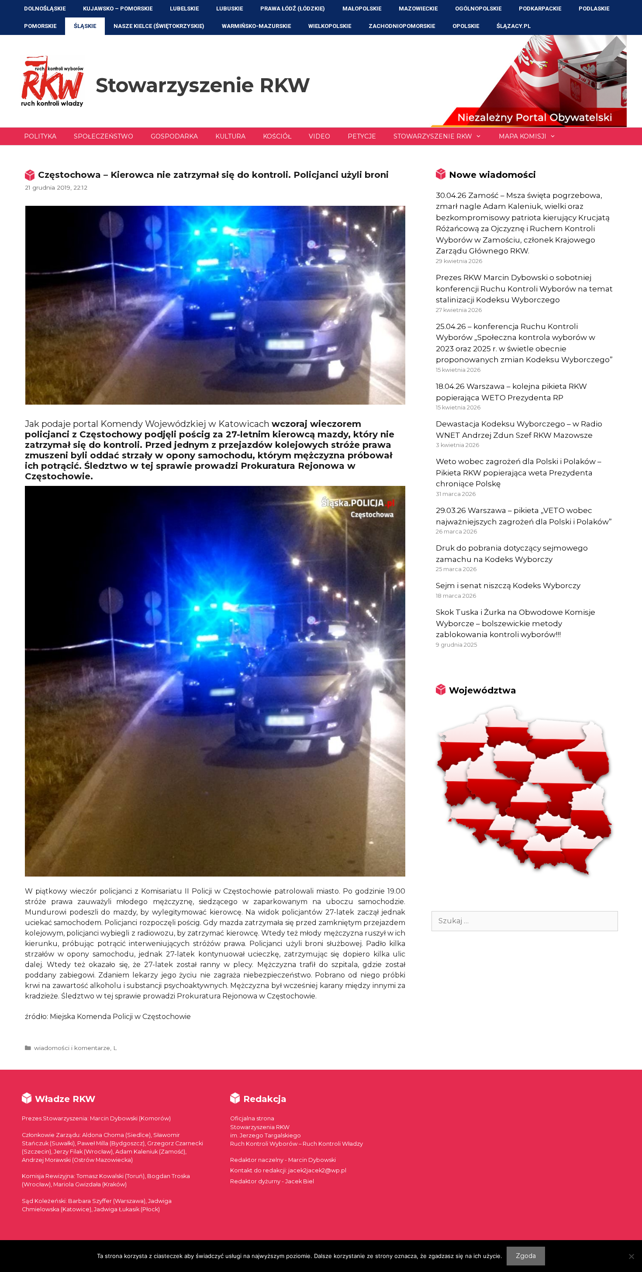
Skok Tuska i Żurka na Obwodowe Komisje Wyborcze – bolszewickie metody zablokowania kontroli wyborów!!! (515, 623)
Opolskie (465, 26)
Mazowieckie (418, 8)
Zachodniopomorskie (402, 26)
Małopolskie (361, 8)
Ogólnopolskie (478, 8)
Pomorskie (40, 26)
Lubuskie (229, 8)
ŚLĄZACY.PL (514, 26)
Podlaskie (594, 8)
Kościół (277, 136)
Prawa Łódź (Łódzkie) (292, 8)
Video (319, 136)
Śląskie (85, 26)
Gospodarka (174, 136)
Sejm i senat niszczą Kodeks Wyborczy (508, 585)
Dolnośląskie (45, 8)
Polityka (40, 136)
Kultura (230, 136)
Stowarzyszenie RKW (203, 85)
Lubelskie (184, 8)
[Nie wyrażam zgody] (631, 1256)
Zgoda (526, 1256)
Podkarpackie (540, 8)
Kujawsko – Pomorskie (117, 8)
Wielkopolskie (329, 26)
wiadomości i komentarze (72, 1047)
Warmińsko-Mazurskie (256, 26)
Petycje (362, 136)
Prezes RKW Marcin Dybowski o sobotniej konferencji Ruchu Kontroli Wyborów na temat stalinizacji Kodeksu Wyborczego (524, 288)
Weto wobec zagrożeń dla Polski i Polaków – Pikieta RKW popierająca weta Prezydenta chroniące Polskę (518, 472)
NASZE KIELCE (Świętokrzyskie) (159, 26)
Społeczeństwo (103, 136)
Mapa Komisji (522, 136)
